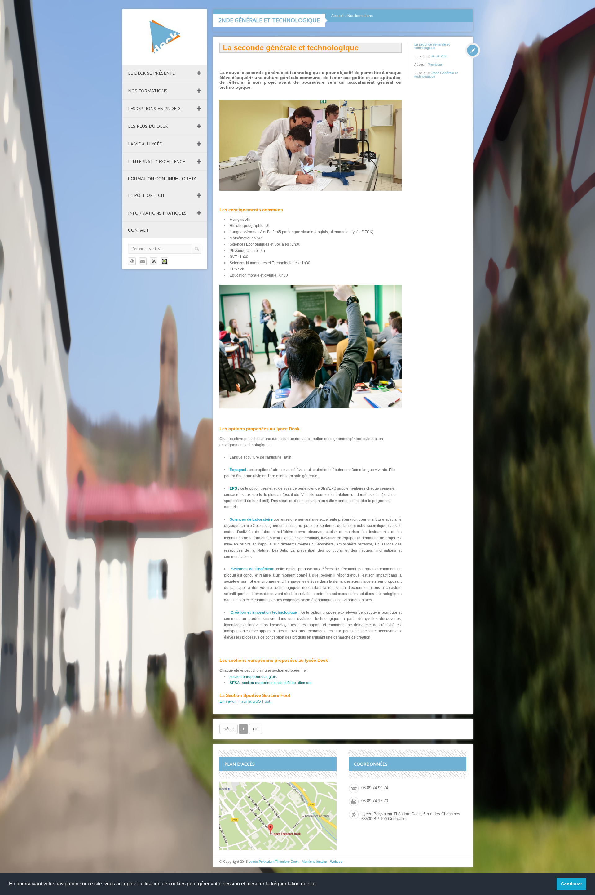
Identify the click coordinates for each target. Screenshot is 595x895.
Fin (255, 729)
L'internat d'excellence (156, 161)
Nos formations (147, 91)
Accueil (337, 16)
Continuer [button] (571, 883)
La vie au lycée (145, 144)
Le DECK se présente (151, 73)
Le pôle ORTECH (146, 195)
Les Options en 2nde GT (155, 108)
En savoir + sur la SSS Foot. (245, 701)
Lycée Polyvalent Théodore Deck (274, 861)
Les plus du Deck (148, 126)
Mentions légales (314, 861)
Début (228, 729)
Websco (336, 861)
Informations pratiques (157, 213)
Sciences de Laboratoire (251, 519)
